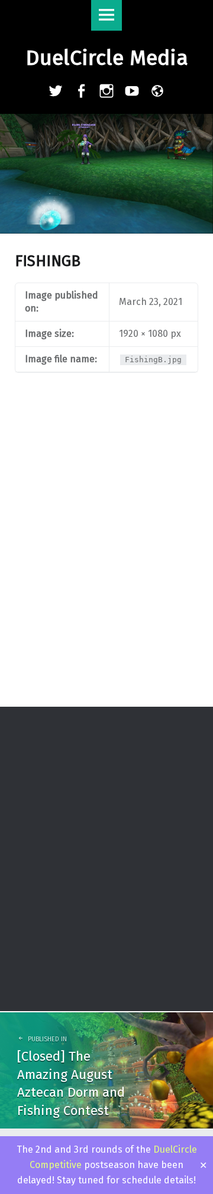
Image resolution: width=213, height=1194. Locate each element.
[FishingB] (106, 121)
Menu (106, 15)
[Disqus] (106, 552)
